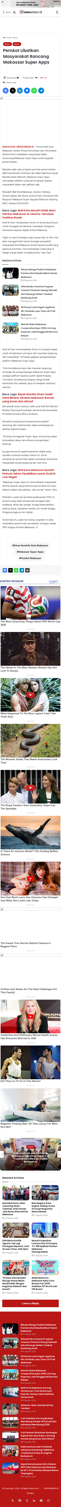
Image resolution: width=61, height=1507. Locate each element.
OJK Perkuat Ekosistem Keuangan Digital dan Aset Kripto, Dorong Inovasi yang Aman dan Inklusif (39, 1435)
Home (8, 37)
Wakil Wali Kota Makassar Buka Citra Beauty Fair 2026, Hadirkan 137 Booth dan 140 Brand (44, 1283)
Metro (7, 44)
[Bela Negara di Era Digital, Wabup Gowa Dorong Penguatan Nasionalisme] (45, 1192)
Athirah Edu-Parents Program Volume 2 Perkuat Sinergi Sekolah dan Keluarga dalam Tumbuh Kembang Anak (39, 1344)
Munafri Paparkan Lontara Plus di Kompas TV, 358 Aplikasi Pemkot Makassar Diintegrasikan (44, 1246)
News (15, 37)
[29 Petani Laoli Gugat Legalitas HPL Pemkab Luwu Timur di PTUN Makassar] (10, 310)
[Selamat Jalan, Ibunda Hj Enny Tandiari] (10, 1409)
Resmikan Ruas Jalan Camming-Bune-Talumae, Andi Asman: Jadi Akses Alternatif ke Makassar (15, 1209)
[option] (30, 1154)
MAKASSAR (8, 146)
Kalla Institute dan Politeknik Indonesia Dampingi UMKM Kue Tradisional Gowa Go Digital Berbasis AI (37, 1451)
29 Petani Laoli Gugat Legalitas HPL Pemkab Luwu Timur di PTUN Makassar (38, 311)
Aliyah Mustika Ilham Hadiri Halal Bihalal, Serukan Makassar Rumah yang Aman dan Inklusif (28, 398)
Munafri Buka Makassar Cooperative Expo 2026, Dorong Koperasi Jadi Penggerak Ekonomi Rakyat (39, 1375)
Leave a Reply (30, 1303)
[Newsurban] (30, 12)
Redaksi (30, 1493)
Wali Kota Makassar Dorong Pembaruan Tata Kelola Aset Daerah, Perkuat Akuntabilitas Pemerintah (37, 1392)
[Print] (27, 570)
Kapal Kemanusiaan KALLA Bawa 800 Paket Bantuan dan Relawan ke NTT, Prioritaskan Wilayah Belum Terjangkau (30, 1157)
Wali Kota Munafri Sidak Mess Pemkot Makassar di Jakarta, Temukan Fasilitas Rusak (29, 214)
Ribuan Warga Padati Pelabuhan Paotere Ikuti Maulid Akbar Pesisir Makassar (39, 273)
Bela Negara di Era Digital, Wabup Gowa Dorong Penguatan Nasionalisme (43, 1207)
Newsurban (11, 78)
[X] (10, 570)
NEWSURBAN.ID (25, 146)
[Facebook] (5, 570)
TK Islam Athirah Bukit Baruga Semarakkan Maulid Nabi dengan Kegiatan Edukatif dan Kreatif (14, 1283)
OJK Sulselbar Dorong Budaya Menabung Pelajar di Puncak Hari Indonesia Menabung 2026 (38, 1421)
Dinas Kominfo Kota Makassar (31, 545)
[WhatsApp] (16, 570)
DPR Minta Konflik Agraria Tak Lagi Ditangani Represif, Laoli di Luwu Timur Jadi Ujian (15, 1245)
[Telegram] (22, 570)
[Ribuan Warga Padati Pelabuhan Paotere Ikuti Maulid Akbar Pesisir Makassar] (10, 273)
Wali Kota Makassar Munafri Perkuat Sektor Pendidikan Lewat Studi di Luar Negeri (28, 473)
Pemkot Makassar (31, 558)
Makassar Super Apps (31, 551)
